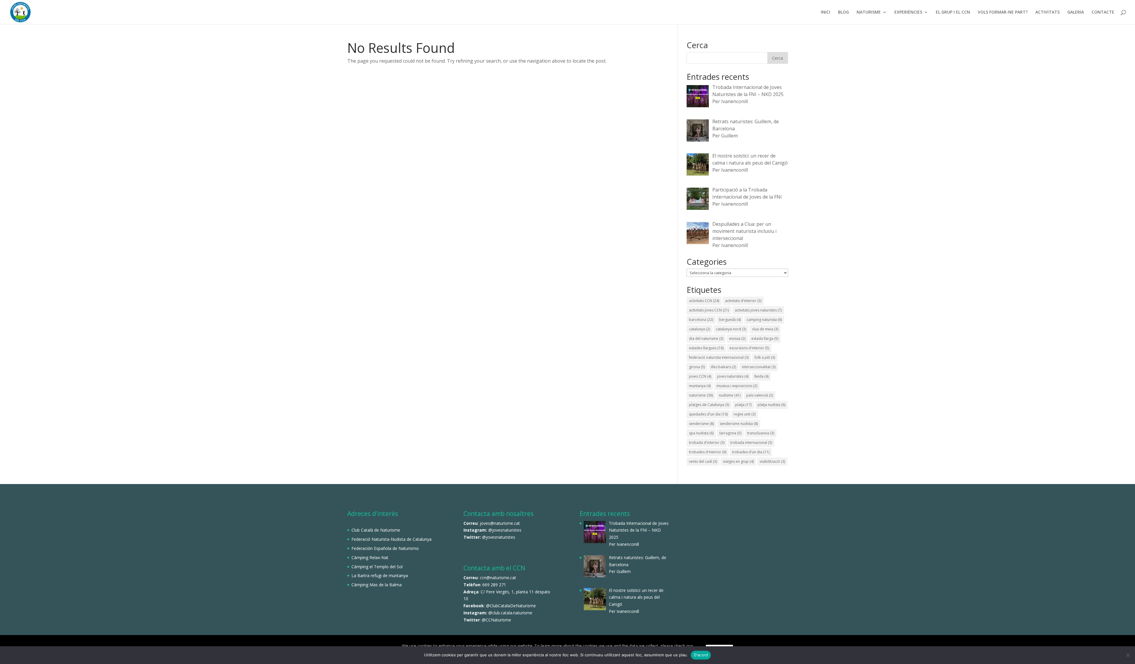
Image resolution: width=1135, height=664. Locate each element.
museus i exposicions (736, 385)
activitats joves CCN (709, 310)
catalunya (699, 329)
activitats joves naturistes (758, 310)
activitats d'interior (743, 300)
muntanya (700, 385)
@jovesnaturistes (504, 530)
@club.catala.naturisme (510, 613)
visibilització (772, 461)
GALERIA (1075, 12)
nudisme (729, 395)
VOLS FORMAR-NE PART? (1003, 12)
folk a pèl (765, 357)
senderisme (701, 423)
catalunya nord (731, 329)
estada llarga (764, 338)
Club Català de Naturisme (375, 530)
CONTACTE (1103, 12)
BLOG (843, 12)
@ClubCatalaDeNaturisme (511, 605)
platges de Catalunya (709, 404)
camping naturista (764, 319)
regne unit (744, 414)
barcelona (701, 319)
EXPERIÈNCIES (908, 12)
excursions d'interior (749, 347)
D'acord (701, 654)
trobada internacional (751, 442)
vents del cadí (703, 461)
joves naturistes (732, 376)
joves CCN (700, 376)
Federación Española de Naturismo (385, 548)
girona (697, 366)
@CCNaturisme (496, 620)
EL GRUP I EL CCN (953, 12)
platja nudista (771, 404)
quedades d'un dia (708, 414)
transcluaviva (760, 433)
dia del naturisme (706, 338)
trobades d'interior (707, 451)
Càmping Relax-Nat (369, 557)
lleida (761, 376)
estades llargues (706, 347)
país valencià (759, 395)
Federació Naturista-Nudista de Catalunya (391, 539)
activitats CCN (704, 300)
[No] (1128, 655)
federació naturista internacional (719, 357)
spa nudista (701, 433)
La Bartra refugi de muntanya (379, 575)
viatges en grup (738, 461)
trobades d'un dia (750, 451)
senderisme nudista (739, 423)
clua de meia (765, 329)
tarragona (730, 433)
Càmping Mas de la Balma (376, 584)
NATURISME (869, 12)
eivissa (737, 338)
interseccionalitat (759, 366)
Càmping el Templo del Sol (377, 566)
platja (743, 404)
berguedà (730, 319)
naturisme (701, 395)
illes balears (723, 366)
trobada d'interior (706, 442)
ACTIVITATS (1047, 12)
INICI (825, 12)
